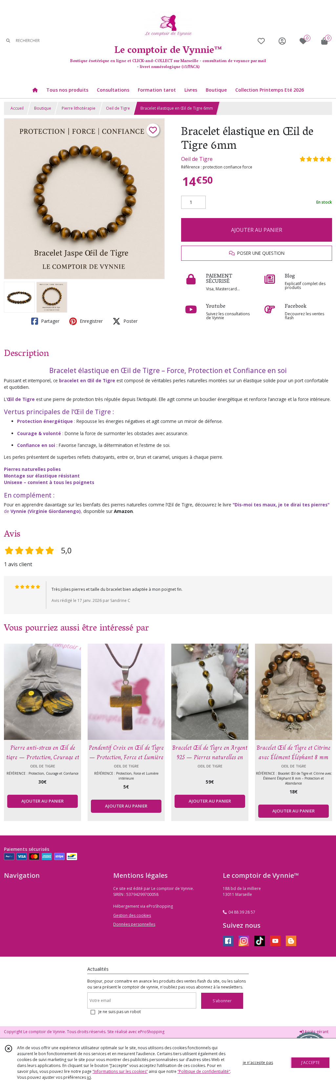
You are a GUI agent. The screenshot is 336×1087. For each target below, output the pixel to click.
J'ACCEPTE (310, 1062)
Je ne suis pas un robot (119, 1011)
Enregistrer (90, 321)
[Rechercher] (8, 40)
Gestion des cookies (132, 915)
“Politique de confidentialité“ (204, 1071)
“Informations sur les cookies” (120, 1071)
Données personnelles (134, 924)
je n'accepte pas (258, 1062)
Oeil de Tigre (118, 108)
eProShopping (151, 1031)
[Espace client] (282, 41)
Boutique (42, 108)
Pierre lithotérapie (78, 108)
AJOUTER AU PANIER (256, 229)
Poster (129, 321)
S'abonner (222, 1001)
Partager (49, 321)
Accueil (17, 108)
